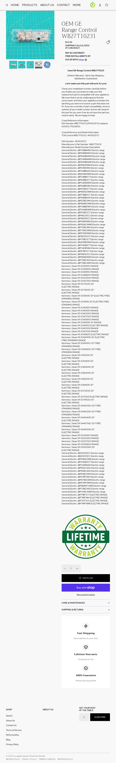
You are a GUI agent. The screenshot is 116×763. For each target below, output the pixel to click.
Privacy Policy (12, 744)
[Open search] (7, 5)
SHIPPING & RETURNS (72, 609)
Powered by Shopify (37, 756)
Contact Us (11, 725)
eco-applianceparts (20, 756)
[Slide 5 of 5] (47, 64)
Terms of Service (14, 730)
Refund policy (12, 734)
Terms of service (47, 759)
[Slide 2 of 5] (21, 64)
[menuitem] (77, 5)
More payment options (86, 594)
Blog (8, 739)
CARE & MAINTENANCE (73, 602)
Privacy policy (29, 759)
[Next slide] (51, 35)
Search (9, 715)
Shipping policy (65, 759)
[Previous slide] (8, 35)
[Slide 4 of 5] (38, 64)
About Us (10, 720)
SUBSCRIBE (100, 717)
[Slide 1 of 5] (13, 64)
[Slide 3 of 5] (30, 64)
